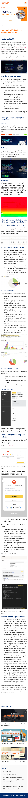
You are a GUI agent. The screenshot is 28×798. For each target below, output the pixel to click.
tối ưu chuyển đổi (20, 638)
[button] (25, 3)
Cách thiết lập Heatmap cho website (13, 786)
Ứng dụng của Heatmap (9, 774)
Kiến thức (3, 26)
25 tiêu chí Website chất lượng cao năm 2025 (13, 762)
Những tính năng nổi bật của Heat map (13, 777)
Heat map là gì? (7, 771)
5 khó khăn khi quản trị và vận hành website (12, 743)
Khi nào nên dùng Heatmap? (11, 789)
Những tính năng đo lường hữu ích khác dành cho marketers (13, 781)
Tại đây (11, 446)
